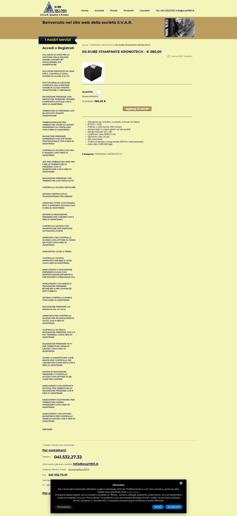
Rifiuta (158, 507)
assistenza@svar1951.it (78, 469)
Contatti (145, 10)
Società (99, 10)
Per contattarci (54, 450)
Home (85, 10)
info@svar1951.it (85, 464)
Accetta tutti (174, 507)
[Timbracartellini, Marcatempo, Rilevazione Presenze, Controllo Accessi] (55, 12)
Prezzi (113, 10)
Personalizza (63, 507)
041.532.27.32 (68, 457)
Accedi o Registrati (58, 48)
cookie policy (133, 492)
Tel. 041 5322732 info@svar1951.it (175, 10)
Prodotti (129, 10)
